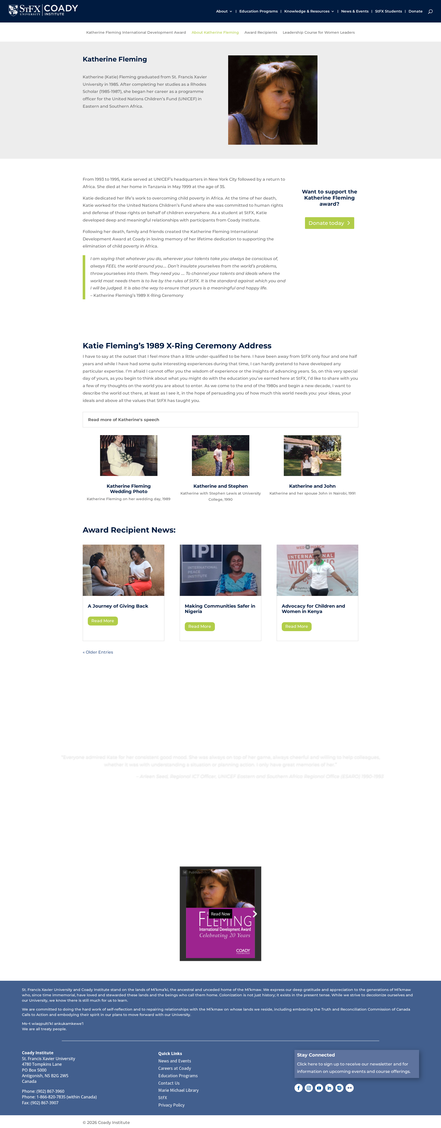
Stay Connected (316, 1055)
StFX (162, 1097)
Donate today (326, 223)
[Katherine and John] (312, 474)
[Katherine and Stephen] (220, 474)
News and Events (174, 1061)
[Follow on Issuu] (339, 1088)
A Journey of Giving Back (119, 606)
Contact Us (169, 1083)
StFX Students (388, 11)
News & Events (355, 11)
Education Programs (258, 11)
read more (102, 620)
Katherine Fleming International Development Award (136, 33)
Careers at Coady (174, 1068)
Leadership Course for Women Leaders (319, 33)
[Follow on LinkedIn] (329, 1088)
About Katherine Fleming (215, 33)
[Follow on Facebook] (299, 1088)
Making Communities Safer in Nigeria (220, 609)
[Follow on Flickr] (350, 1088)
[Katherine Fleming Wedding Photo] (128, 474)
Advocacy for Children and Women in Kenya (313, 609)
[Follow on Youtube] (319, 1088)
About (222, 11)
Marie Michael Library (178, 1090)
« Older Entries (98, 652)
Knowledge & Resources (306, 11)
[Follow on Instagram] (309, 1088)
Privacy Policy (171, 1105)
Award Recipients (260, 33)
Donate (416, 11)
